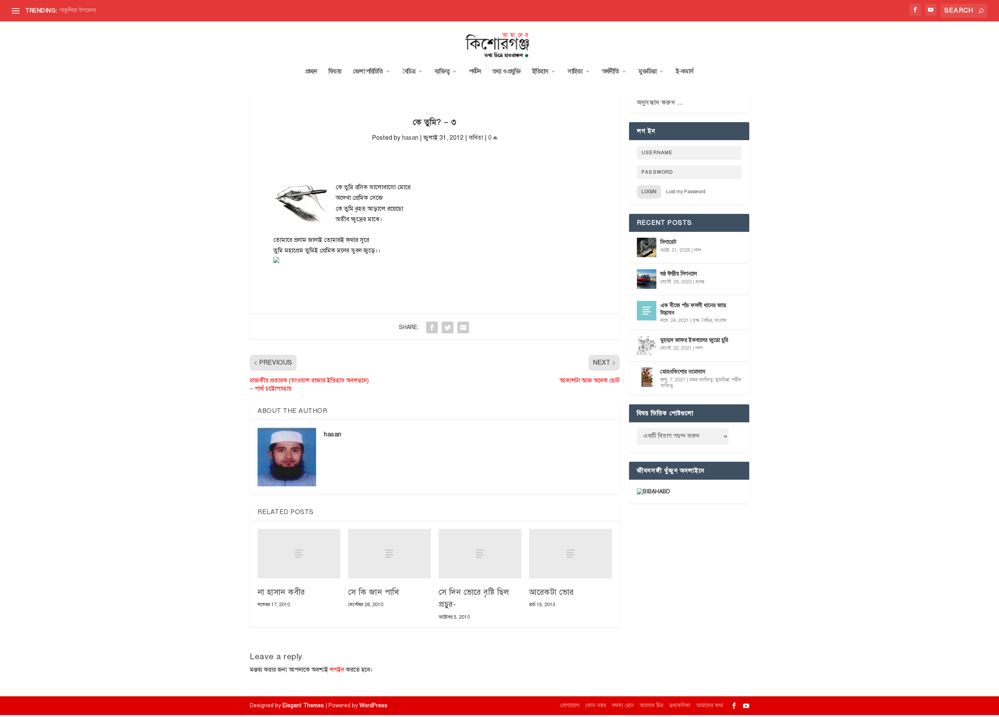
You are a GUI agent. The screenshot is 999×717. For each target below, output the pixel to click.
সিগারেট (668, 242)
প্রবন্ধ (699, 282)
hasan (410, 138)
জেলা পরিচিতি (368, 71)
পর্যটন (475, 71)
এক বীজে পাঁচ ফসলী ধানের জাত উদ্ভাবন (693, 309)
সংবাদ (720, 320)
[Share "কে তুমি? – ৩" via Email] (463, 327)
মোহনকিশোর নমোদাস (682, 371)
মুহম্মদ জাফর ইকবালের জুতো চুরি (694, 340)
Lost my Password (686, 191)
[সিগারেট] (646, 247)
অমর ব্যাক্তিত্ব (701, 380)
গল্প (697, 250)
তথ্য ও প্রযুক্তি (506, 71)
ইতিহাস (540, 71)
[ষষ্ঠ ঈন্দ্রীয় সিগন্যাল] (646, 279)
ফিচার (335, 71)
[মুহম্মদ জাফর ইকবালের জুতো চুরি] (646, 345)
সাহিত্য (575, 71)
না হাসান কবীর (281, 592)
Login (649, 191)
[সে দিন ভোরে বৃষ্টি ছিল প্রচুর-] (480, 553)
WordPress (373, 705)
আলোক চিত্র (651, 705)
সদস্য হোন (623, 705)
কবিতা (476, 138)
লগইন (337, 670)
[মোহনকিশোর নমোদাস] (646, 377)
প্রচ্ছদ (311, 71)
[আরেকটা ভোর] (570, 553)
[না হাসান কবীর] (299, 553)
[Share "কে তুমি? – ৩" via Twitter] (447, 327)
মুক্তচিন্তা (647, 71)
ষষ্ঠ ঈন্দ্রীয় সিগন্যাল (678, 273)
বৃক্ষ (696, 320)
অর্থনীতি (610, 71)
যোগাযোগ (569, 705)
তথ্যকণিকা (679, 705)
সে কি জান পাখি (373, 592)
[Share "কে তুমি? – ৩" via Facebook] (432, 327)
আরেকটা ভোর (551, 592)
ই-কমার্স (684, 71)
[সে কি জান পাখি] (389, 553)
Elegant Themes (303, 705)
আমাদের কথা (709, 705)
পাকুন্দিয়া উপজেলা (77, 10)
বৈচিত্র (408, 71)
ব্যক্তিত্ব (442, 71)
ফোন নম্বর (595, 705)
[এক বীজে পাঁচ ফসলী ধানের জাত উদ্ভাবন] (646, 310)
